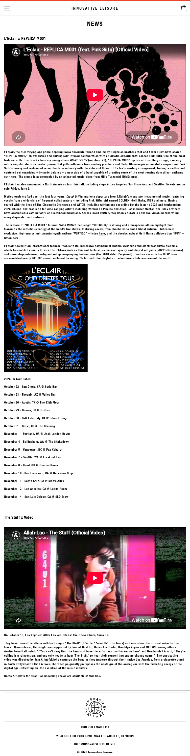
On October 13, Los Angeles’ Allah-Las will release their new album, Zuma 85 (56, 635)
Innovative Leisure (95, 8)
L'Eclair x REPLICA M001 (25, 38)
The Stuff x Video (18, 517)
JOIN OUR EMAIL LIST (95, 727)
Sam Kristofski (44, 659)
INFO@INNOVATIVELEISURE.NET (95, 744)
